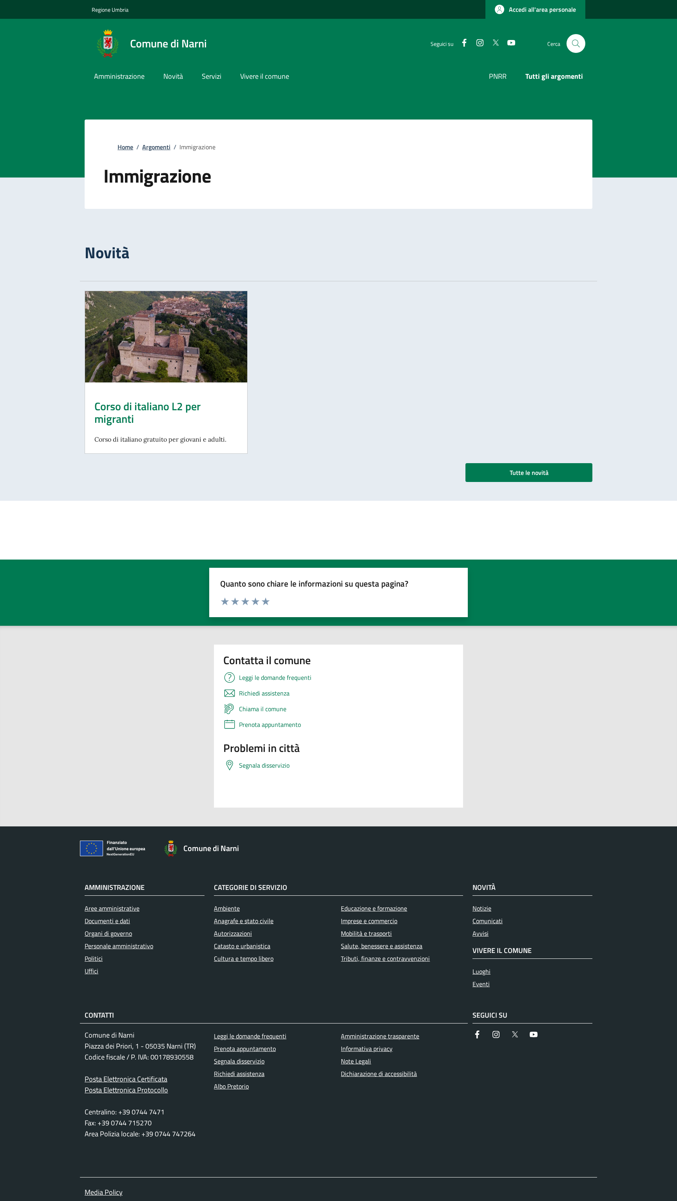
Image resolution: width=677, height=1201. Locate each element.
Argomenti (156, 147)
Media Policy (104, 1192)
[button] (535, 9)
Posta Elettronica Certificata (126, 1079)
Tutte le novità (529, 472)
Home (125, 147)
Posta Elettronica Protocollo (126, 1090)
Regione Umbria (110, 9)
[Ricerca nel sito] (576, 43)
